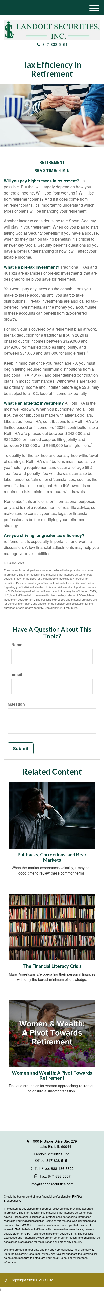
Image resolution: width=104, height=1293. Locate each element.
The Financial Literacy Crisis (52, 966)
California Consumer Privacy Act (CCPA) (40, 1254)
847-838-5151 (55, 44)
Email (16, 674)
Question (16, 704)
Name (16, 645)
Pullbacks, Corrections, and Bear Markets (52, 857)
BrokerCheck (12, 1200)
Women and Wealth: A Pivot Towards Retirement (52, 1075)
